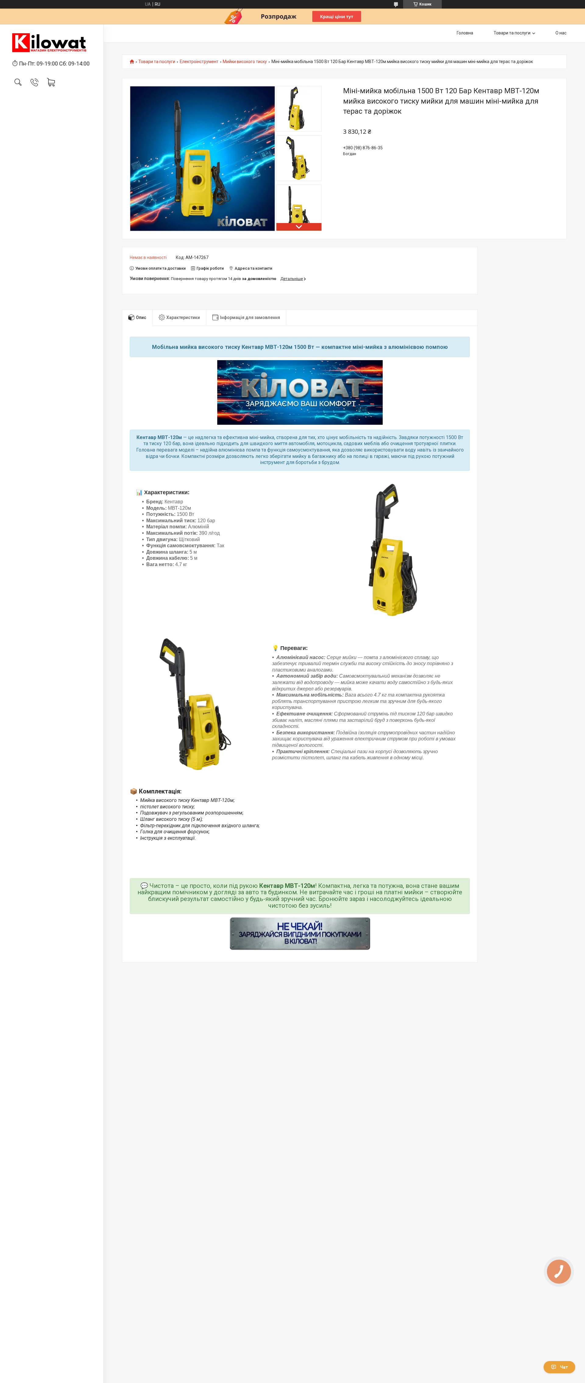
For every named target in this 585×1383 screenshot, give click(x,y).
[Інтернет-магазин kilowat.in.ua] (51, 42)
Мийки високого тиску (245, 61)
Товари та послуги (512, 32)
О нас (560, 32)
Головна (465, 32)
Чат (564, 1367)
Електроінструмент (199, 61)
